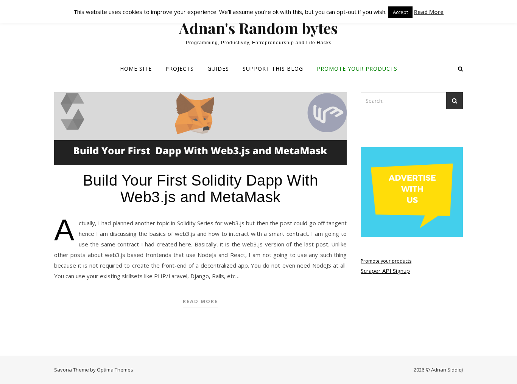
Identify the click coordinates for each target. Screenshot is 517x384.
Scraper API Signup (385, 270)
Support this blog (273, 68)
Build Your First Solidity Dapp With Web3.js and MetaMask (200, 188)
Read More (200, 301)
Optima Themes (115, 369)
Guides (218, 68)
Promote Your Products (357, 68)
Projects (179, 68)
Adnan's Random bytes (258, 28)
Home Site (136, 68)
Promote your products (386, 261)
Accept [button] (400, 12)
